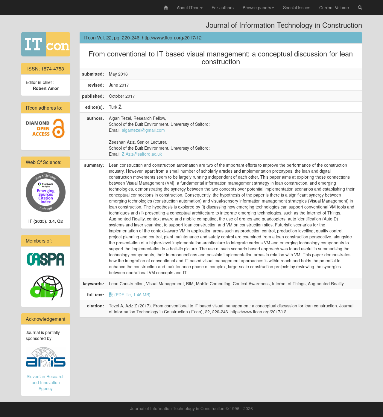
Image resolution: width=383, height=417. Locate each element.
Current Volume (334, 7)
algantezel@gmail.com (143, 130)
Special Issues (296, 7)
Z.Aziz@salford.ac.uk (142, 154)
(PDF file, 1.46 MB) (132, 295)
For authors (223, 7)
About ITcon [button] (188, 7)
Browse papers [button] (257, 7)
